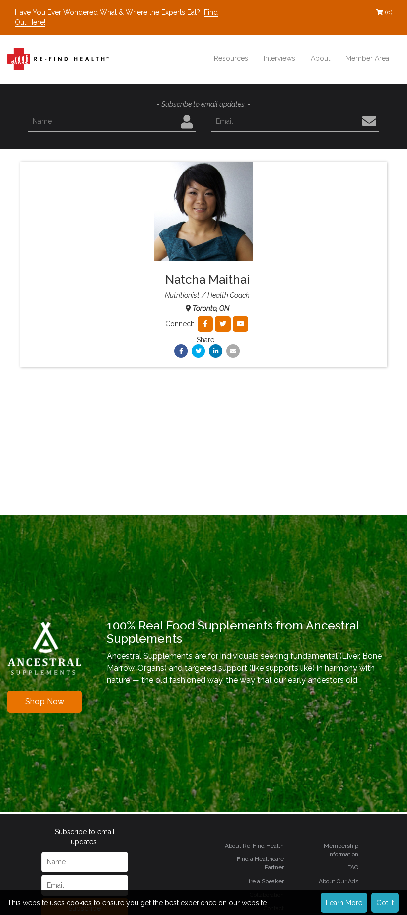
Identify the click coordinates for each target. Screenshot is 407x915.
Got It (385, 903)
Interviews (279, 58)
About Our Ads (338, 881)
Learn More (344, 903)
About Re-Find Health (254, 845)
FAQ (352, 867)
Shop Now (44, 701)
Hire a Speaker (264, 881)
